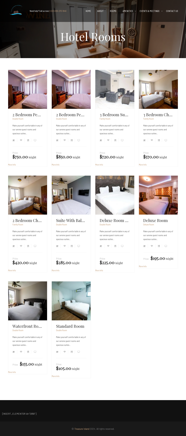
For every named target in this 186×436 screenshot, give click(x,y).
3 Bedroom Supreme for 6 (115, 114)
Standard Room (70, 326)
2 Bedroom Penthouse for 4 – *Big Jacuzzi (27, 114)
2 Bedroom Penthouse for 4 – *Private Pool (71, 114)
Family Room (105, 118)
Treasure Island (81, 428)
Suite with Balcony (71, 220)
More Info (12, 164)
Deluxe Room (155, 220)
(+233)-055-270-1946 (57, 11)
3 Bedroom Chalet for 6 (158, 114)
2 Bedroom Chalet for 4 (27, 220)
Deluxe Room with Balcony (115, 220)
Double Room (17, 118)
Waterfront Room (27, 326)
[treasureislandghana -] (16, 11)
